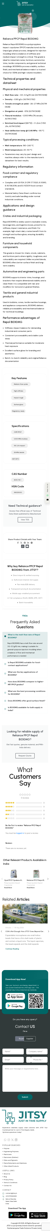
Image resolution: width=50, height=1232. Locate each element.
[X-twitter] (12, 1139)
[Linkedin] (16, 1139)
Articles (8, 928)
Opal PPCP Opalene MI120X (13, 880)
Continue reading (12, 949)
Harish (10, 920)
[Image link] (15, 996)
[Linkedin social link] (28, 543)
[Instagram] (8, 1139)
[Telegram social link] (31, 543)
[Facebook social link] (18, 543)
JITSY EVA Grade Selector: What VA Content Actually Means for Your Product (25, 931)
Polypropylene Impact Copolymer (12, 884)
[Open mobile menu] (3, 3)
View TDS (25, 520)
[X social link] (21, 543)
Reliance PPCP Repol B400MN (36, 880)
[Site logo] (25, 3)
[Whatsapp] (5, 1139)
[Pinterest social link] (24, 543)
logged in (20, 833)
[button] (21, 384)
